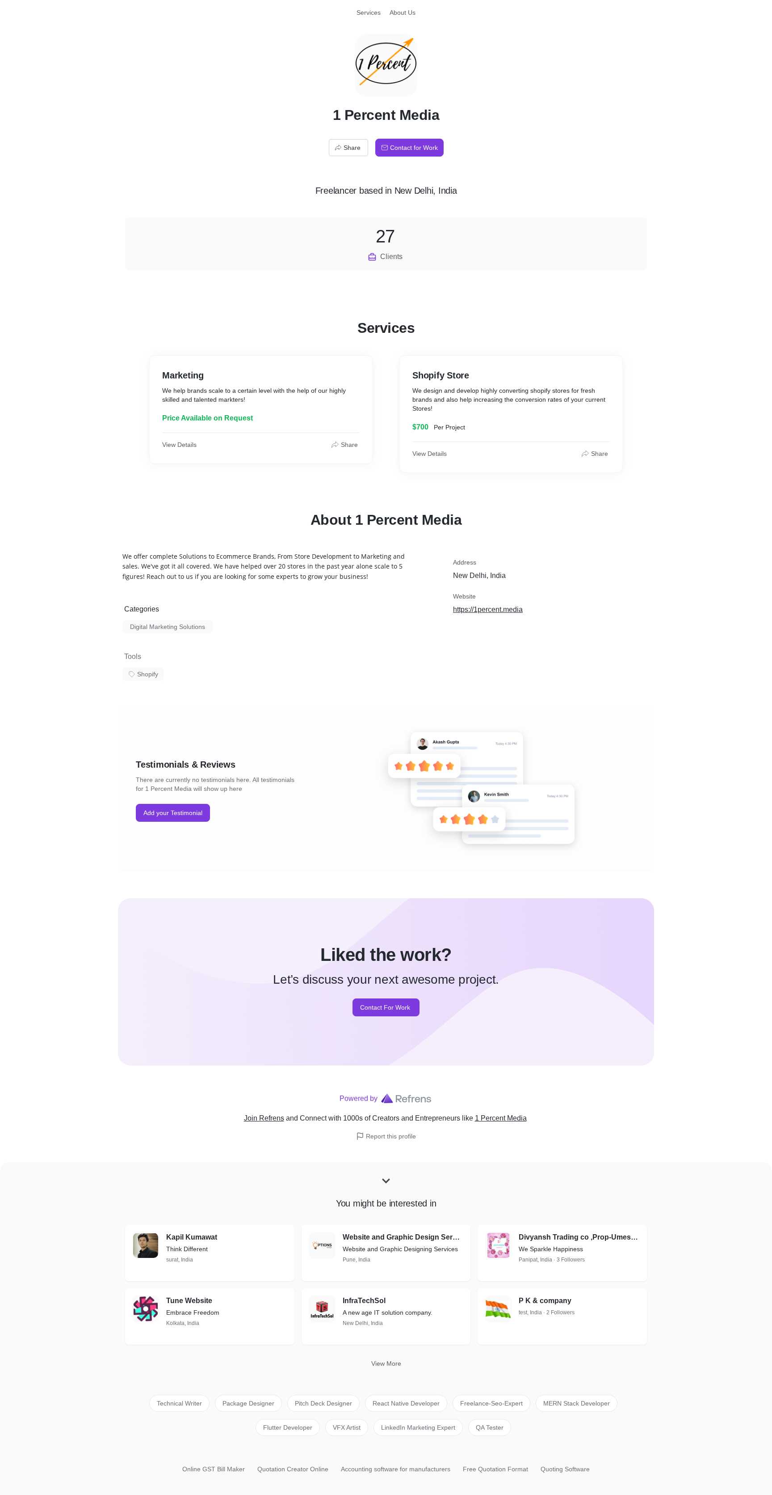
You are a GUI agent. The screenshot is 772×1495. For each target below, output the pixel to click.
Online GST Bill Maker (213, 1469)
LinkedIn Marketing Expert (418, 1427)
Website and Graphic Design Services (403, 1237)
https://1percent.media (488, 609)
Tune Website (189, 1300)
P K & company (545, 1300)
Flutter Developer (287, 1427)
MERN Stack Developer (576, 1403)
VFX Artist (347, 1427)
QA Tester (489, 1427)
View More (386, 1363)
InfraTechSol (364, 1300)
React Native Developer (406, 1403)
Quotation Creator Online (292, 1469)
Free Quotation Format (495, 1469)
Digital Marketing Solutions (167, 626)
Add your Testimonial (172, 812)
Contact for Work (414, 147)
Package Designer (248, 1403)
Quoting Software (565, 1469)
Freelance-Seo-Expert (491, 1403)
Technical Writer (179, 1403)
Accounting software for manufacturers (395, 1469)
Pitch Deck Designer (323, 1403)
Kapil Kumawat (191, 1237)
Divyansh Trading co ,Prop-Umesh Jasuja (579, 1237)
